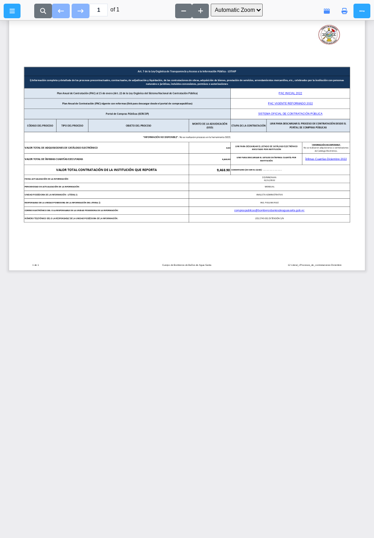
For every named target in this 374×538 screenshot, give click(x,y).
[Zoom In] (200, 11)
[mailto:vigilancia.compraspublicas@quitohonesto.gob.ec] (40, 202)
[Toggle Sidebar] (12, 11)
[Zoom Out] (183, 11)
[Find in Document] (43, 11)
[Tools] (361, 11)
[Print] (344, 11)
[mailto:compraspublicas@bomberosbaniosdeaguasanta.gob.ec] (232, 210)
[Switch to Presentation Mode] (327, 11)
